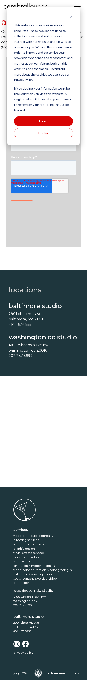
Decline (43, 133)
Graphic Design (24, 548)
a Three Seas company (64, 673)
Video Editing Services (29, 544)
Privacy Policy (23, 652)
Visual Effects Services (28, 553)
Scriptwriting (22, 561)
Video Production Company (33, 535)
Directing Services (26, 540)
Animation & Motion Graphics (34, 565)
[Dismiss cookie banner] (71, 17)
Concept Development (30, 557)
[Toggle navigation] (77, 6)
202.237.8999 (22, 605)
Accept (43, 121)
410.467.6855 (22, 631)
